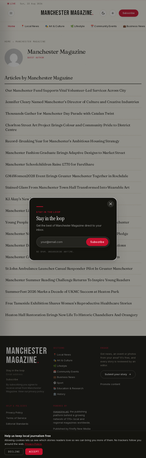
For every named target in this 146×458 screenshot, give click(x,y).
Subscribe (97, 241)
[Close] (110, 204)
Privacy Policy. (33, 443)
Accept (34, 451)
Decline (14, 451)
